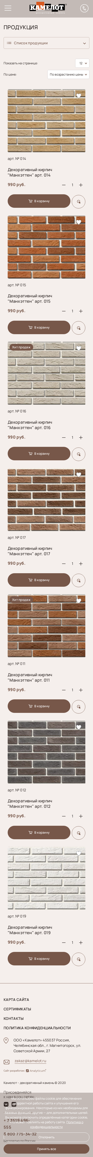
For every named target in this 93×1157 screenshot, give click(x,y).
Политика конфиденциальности (37, 1027)
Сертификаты (17, 1009)
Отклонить (47, 1137)
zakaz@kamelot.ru (30, 1060)
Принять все (46, 1149)
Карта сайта (16, 999)
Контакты (14, 1018)
